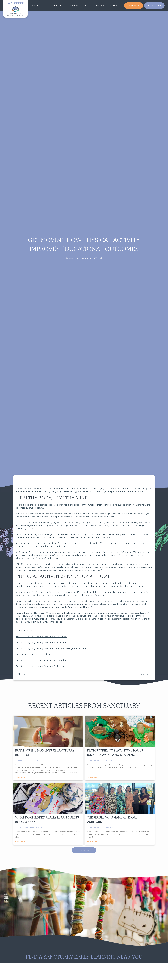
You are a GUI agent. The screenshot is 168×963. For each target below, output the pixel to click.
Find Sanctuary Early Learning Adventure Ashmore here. (41, 636)
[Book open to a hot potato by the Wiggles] (48, 798)
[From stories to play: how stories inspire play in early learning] (120, 731)
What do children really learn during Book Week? (47, 819)
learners (43, 505)
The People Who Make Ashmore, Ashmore (112, 819)
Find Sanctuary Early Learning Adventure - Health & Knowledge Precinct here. (51, 648)
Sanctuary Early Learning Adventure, (35, 552)
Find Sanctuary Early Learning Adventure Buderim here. (41, 642)
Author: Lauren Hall (24, 630)
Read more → (21, 777)
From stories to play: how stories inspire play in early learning (115, 752)
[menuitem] (35, 5)
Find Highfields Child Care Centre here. (33, 654)
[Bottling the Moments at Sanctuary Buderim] (48, 731)
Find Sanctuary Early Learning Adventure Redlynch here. (41, 666)
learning (76, 543)
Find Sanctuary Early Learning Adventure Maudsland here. (42, 660)
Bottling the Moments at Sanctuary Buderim (44, 752)
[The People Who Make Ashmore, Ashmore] (120, 798)
